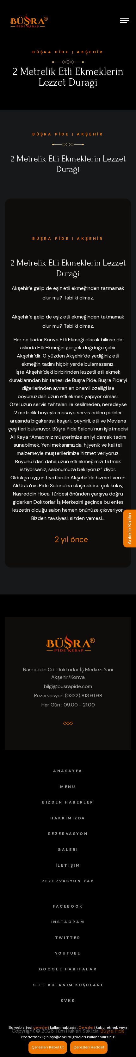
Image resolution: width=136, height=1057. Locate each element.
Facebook (68, 906)
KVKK (68, 1000)
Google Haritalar (68, 969)
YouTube (68, 953)
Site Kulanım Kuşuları (68, 985)
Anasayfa (68, 770)
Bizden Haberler (68, 802)
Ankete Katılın (129, 528)
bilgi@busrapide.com (68, 686)
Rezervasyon (68, 833)
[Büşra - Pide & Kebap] (27, 21)
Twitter (68, 937)
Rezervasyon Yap (68, 880)
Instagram (68, 921)
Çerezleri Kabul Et (48, 1047)
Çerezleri (86, 1027)
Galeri (68, 849)
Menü (68, 786)
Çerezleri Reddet (88, 1047)
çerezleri (41, 1027)
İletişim (68, 865)
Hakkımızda (68, 818)
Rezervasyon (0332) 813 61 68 (68, 695)
